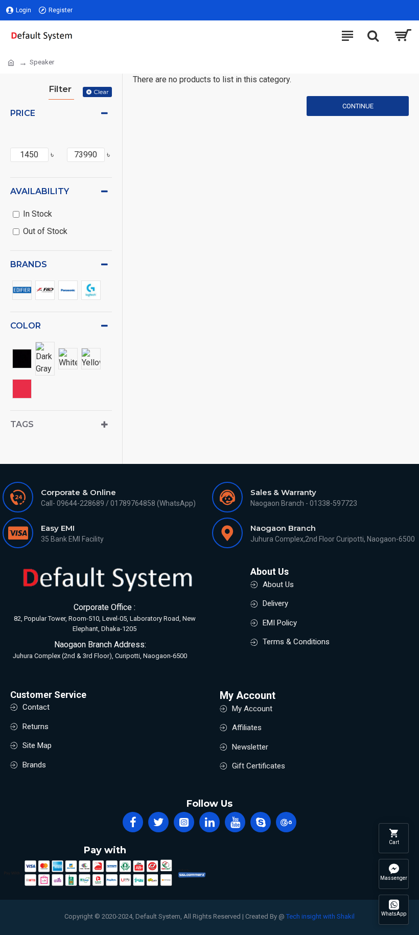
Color (25, 326)
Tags (22, 424)
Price (22, 113)
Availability (39, 191)
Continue (358, 106)
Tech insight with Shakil (320, 916)
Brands (28, 264)
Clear (101, 92)
